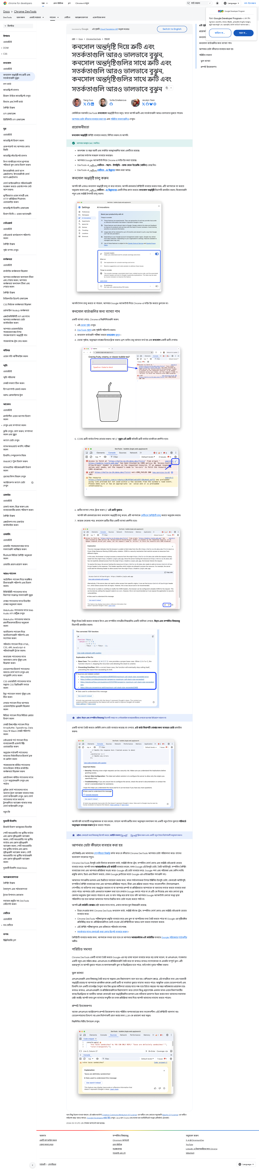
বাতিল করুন (220, 33)
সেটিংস (67, 17)
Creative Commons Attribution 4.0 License (119, 1115)
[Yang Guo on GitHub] (88, 105)
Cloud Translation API (109, 29)
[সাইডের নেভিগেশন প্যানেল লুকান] (32, 1165)
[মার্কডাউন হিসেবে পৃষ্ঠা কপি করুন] (166, 88)
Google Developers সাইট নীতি (99, 1118)
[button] (17, 48)
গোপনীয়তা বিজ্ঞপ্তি (102, 853)
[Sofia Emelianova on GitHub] (111, 105)
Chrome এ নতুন (82, 3)
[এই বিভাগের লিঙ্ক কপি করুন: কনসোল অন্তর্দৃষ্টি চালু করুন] (111, 178)
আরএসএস (190, 1153)
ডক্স (43, 3)
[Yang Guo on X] (84, 105)
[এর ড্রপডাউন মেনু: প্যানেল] (59, 17)
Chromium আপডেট (121, 1140)
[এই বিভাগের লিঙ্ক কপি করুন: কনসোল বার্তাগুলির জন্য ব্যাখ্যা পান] (122, 311)
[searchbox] (18, 26)
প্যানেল (53, 17)
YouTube (189, 1144)
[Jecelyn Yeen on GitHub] (147, 105)
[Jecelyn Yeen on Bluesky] (151, 105)
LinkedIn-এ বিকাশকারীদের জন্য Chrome (201, 1149)
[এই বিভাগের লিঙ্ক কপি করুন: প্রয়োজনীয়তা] (91, 127)
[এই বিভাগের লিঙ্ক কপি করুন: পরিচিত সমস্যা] (94, 949)
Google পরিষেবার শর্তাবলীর (174, 937)
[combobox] (199, 3)
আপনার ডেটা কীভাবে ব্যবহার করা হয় (89, 119)
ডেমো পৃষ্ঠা (85, 325)
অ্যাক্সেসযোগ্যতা (81, 17)
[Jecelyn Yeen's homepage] (154, 105)
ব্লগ (69, 3)
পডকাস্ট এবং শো (119, 1153)
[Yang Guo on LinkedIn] (92, 105)
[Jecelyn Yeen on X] (143, 105)
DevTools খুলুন (84, 330)
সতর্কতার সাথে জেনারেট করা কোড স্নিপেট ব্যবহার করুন (102, 931)
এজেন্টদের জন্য (99, 17)
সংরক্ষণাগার (117, 1149)
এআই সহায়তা (35, 17)
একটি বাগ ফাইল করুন (48, 1140)
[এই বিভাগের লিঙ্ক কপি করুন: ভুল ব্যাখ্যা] (86, 973)
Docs (6, 11)
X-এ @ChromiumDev (195, 1140)
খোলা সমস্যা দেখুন (46, 1144)
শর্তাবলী (42, 1164)
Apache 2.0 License (170, 1115)
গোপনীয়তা (52, 1164)
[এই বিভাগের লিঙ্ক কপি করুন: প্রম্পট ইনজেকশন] (94, 1006)
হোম (73, 39)
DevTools (7, 17)
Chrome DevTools (25, 11)
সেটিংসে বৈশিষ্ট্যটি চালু (151, 515)
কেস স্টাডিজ (58, 3)
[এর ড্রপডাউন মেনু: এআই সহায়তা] (44, 17)
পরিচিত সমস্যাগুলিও (120, 119)
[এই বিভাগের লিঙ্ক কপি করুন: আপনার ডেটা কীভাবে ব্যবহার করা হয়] (125, 845)
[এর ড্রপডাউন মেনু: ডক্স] (48, 3)
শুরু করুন (244, 33)
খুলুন (113, 335)
